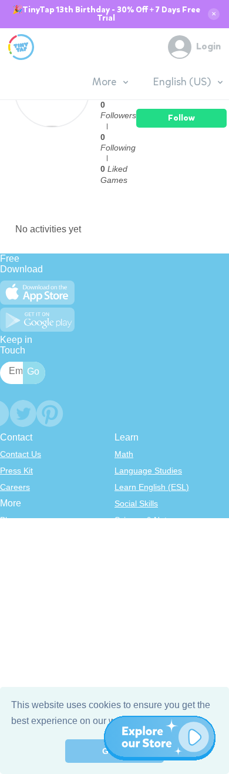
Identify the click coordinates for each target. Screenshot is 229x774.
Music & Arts (137, 569)
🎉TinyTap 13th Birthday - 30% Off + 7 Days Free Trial (106, 14)
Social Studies (140, 585)
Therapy (130, 602)
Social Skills (136, 503)
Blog (8, 520)
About (11, 536)
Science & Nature (146, 520)
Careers (15, 487)
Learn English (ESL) (151, 487)
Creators (16, 585)
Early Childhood (143, 536)
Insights (14, 569)
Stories (127, 553)
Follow (181, 118)
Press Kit (16, 470)
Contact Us (20, 454)
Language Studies (148, 470)
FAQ (8, 553)
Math (123, 454)
